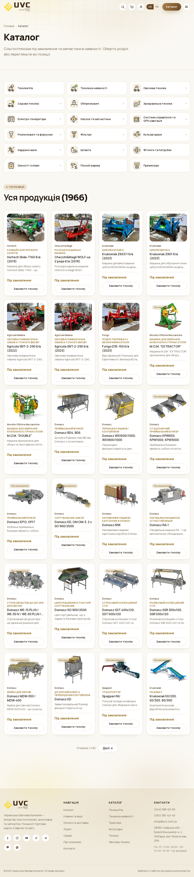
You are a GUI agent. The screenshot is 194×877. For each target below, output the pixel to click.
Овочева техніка (119, 842)
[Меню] (186, 7)
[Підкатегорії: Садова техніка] (60, 103)
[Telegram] (45, 838)
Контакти (69, 848)
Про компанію (72, 842)
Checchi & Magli (63, 245)
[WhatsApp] (17, 847)
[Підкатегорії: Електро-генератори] (60, 119)
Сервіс (67, 835)
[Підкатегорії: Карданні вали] (60, 150)
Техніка (113, 835)
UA (150, 6)
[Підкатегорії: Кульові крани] (186, 134)
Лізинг (67, 829)
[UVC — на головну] (17, 6)
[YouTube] (26, 838)
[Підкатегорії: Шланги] (123, 150)
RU (157, 6)
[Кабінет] (141, 7)
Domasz (59, 424)
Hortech (11, 245)
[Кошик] (132, 7)
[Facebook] (7, 838)
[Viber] (7, 847)
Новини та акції (72, 816)
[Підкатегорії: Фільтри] (123, 134)
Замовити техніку (26, 289)
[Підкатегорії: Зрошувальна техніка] (186, 103)
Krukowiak (107, 245)
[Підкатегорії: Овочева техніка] (186, 88)
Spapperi (107, 688)
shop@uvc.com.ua (165, 821)
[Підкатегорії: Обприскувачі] (123, 103)
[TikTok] (36, 838)
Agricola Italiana (16, 335)
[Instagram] (17, 838)
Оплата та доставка (75, 823)
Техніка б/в (116, 810)
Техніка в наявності (121, 816)
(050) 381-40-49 (164, 815)
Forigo (105, 335)
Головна (9, 26)
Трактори (115, 823)
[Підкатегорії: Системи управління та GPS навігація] (186, 119)
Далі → (108, 748)
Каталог (171, 6)
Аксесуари (116, 829)
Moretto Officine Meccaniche (166, 335)
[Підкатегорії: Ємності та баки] (60, 165)
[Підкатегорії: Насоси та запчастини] (123, 119)
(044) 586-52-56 (164, 809)
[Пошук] (123, 7)
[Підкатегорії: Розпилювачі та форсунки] (60, 134)
